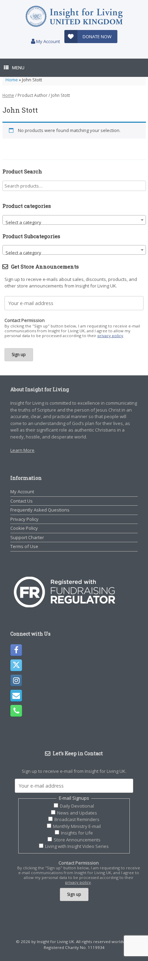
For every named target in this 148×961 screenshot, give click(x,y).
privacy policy (110, 335)
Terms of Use (24, 546)
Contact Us (21, 501)
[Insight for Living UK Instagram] (16, 680)
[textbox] (74, 222)
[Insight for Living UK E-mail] (16, 695)
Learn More (22, 450)
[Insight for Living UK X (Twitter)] (16, 665)
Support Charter (27, 537)
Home (12, 80)
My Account (47, 41)
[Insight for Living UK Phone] (16, 711)
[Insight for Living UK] (74, 16)
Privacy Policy (24, 519)
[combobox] (74, 220)
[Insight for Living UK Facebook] (16, 650)
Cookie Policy (24, 528)
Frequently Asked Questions (40, 510)
